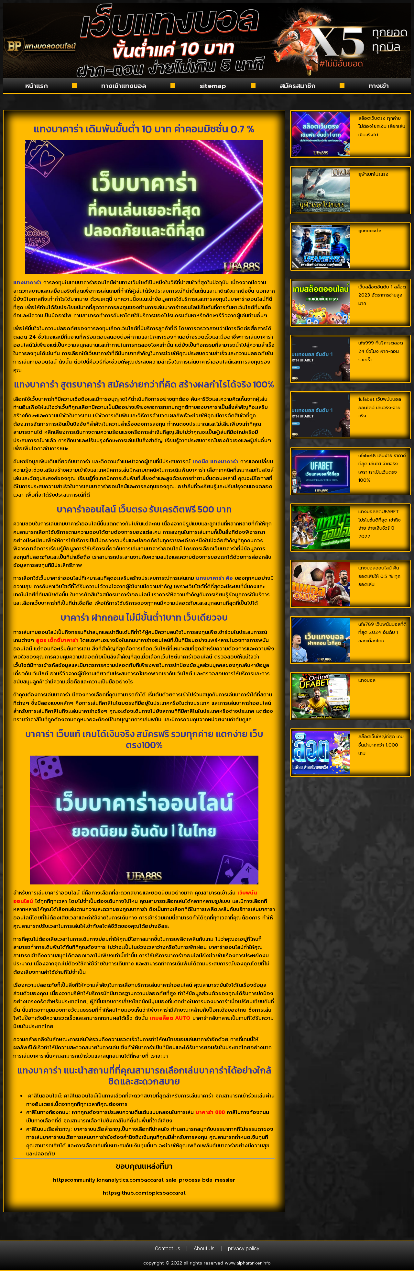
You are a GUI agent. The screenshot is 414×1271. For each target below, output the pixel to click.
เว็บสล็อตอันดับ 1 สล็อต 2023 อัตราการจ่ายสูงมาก (382, 295)
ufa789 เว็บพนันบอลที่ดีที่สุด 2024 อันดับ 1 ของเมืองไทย (382, 632)
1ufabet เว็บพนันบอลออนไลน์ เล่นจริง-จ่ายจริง (379, 407)
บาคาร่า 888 (210, 1112)
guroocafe (369, 230)
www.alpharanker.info (248, 1263)
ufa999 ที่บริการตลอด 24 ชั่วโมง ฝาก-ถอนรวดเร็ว (380, 351)
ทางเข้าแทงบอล (123, 86)
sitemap (213, 86)
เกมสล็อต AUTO (170, 1018)
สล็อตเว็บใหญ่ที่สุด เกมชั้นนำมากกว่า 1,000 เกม (381, 745)
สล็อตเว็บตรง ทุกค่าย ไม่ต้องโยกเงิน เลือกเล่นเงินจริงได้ (381, 126)
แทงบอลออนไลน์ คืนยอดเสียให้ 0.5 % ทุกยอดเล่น (379, 576)
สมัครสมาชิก (297, 86)
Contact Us (167, 1248)
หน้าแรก (36, 86)
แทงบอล (367, 680)
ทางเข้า (379, 86)
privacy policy (243, 1248)
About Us (204, 1248)
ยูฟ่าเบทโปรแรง (373, 174)
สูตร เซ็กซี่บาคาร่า (57, 640)
